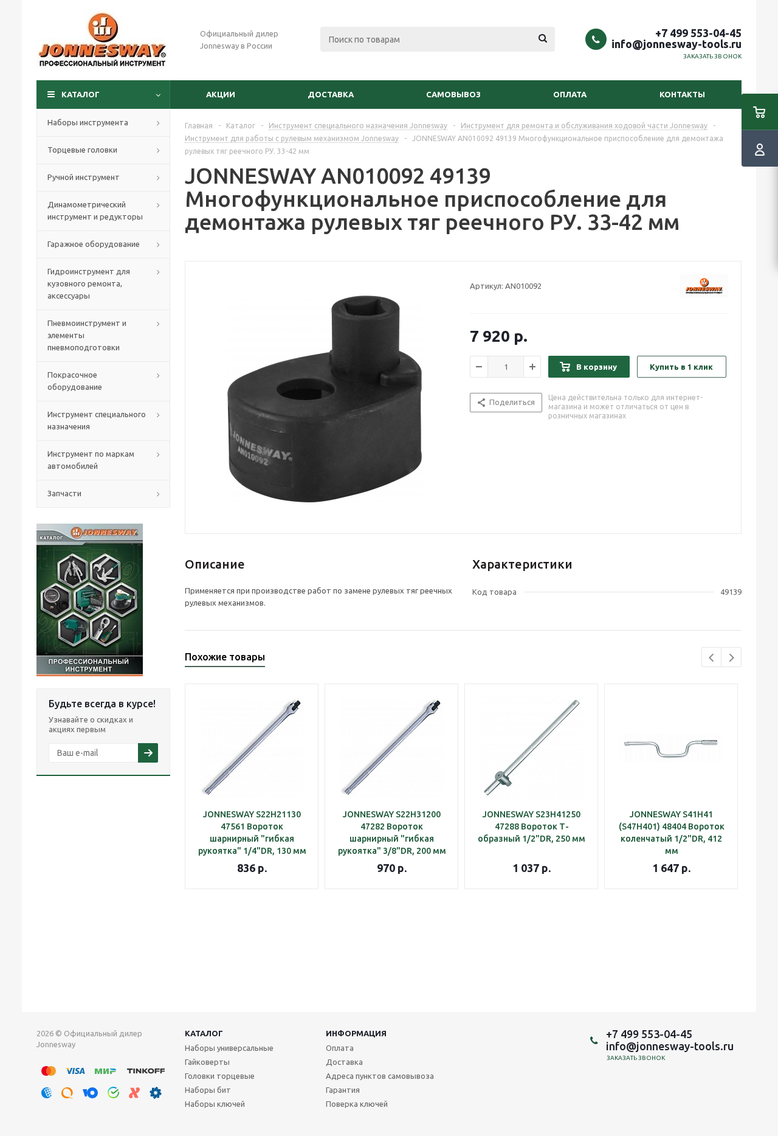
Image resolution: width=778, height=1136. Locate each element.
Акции (220, 94)
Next (731, 658)
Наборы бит (208, 1090)
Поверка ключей (357, 1104)
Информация (356, 1033)
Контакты (682, 94)
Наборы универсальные (229, 1048)
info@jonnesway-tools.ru (676, 43)
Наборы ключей (215, 1104)
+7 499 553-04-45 (698, 32)
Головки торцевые (220, 1076)
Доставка (331, 94)
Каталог (80, 94)
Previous (712, 658)
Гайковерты (207, 1062)
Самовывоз (453, 94)
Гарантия (343, 1090)
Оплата (570, 94)
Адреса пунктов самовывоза (380, 1076)
